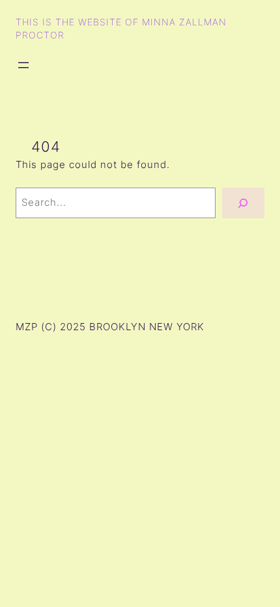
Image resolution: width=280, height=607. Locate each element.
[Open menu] (23, 65)
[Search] (243, 203)
